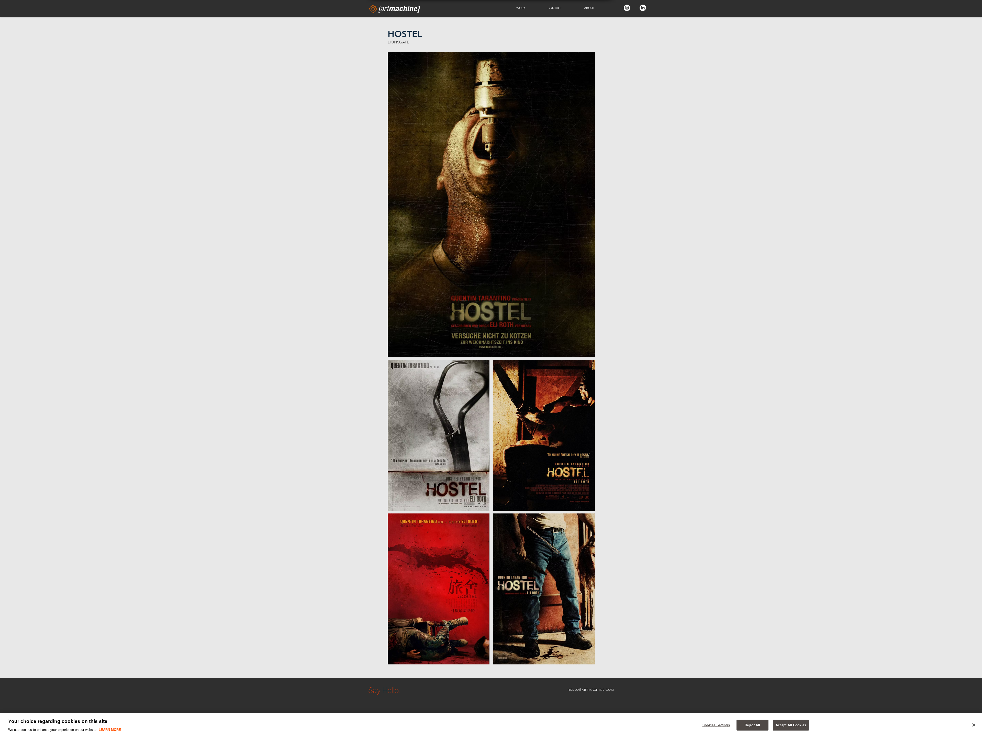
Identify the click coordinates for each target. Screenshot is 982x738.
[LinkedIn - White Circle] (643, 8)
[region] (491, 725)
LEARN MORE (110, 729)
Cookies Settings (716, 725)
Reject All (752, 725)
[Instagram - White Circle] (627, 8)
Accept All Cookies (791, 725)
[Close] (973, 725)
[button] (528, 8)
